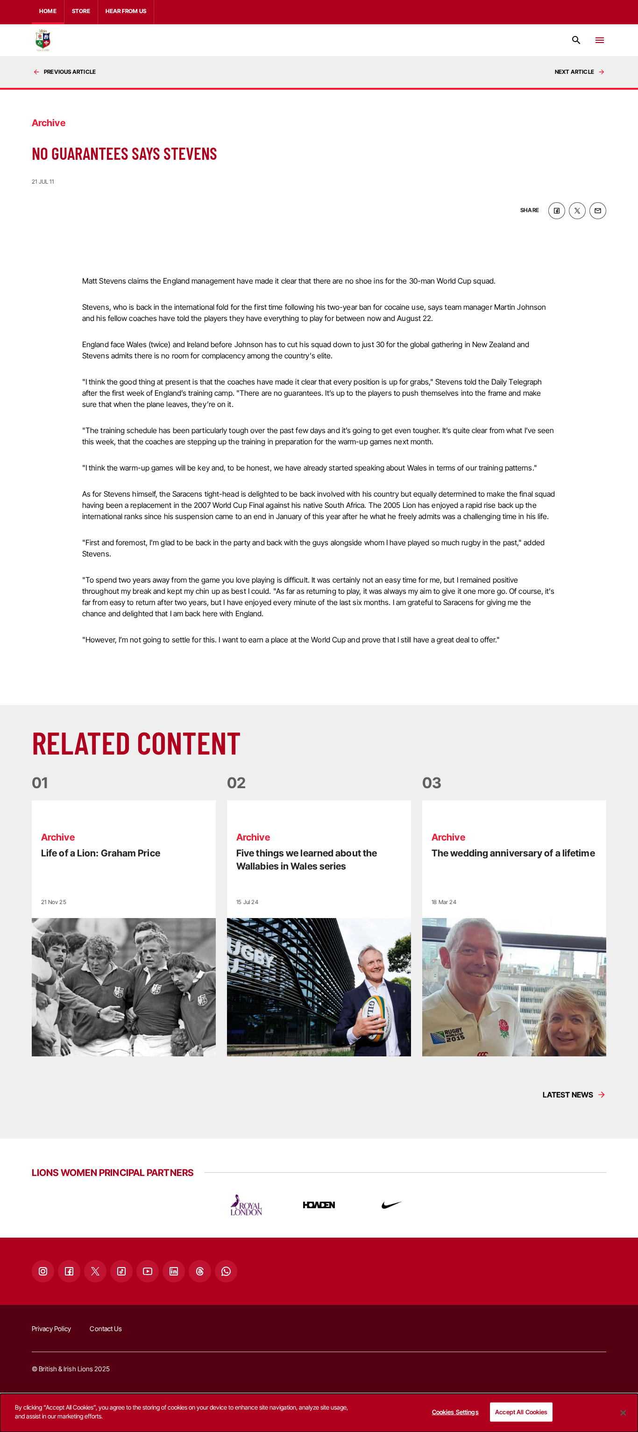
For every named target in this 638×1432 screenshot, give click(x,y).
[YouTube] (147, 1271)
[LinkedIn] (174, 1271)
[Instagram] (43, 1271)
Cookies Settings (455, 1412)
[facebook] (556, 210)
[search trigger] (576, 40)
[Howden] (319, 1205)
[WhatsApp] (226, 1271)
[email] (597, 210)
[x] (577, 210)
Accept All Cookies (521, 1412)
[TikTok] (121, 1271)
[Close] (623, 1413)
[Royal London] (246, 1205)
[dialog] (319, 1413)
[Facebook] (69, 1271)
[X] (95, 1271)
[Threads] (200, 1271)
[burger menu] (600, 40)
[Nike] (392, 1205)
